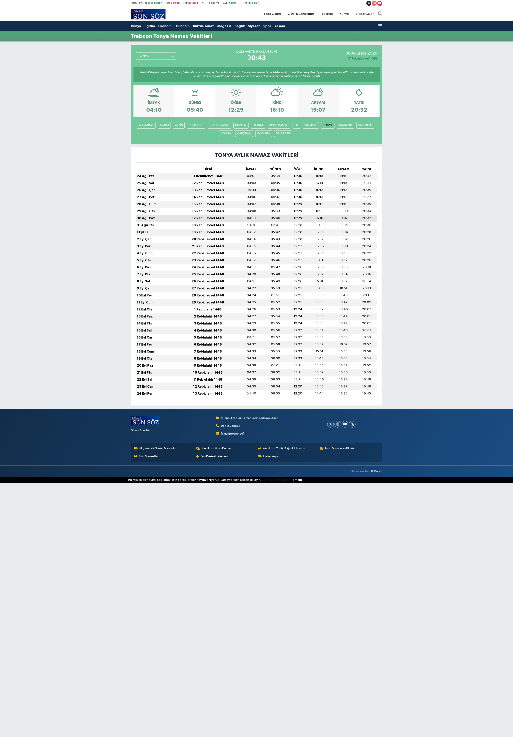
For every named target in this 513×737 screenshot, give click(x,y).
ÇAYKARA (263, 133)
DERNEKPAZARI (219, 125)
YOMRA (226, 133)
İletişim (327, 14)
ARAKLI (164, 125)
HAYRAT (258, 125)
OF (296, 125)
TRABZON (345, 125)
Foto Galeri (272, 14)
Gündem (183, 26)
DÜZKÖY (240, 125)
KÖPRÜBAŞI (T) (279, 125)
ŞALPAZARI (283, 133)
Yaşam (280, 26)
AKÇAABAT (146, 125)
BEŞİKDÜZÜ (196, 125)
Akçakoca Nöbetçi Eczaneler (158, 448)
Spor (267, 26)
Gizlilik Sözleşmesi (301, 14)
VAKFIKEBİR (365, 125)
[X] (330, 424)
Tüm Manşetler (149, 456)
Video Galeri (365, 14)
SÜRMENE (310, 125)
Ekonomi (165, 26)
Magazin (224, 26)
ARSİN (179, 125)
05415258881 (230, 425)
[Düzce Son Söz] (148, 14)
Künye (344, 14)
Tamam (296, 480)
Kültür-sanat (203, 26)
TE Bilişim (376, 471)
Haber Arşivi (271, 456)
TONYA (328, 125)
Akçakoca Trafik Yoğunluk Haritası (284, 448)
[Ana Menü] (380, 26)
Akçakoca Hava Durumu (217, 448)
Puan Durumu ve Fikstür (340, 448)
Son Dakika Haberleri (214, 456)
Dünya (136, 26)
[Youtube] (345, 424)
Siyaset (254, 26)
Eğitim (149, 26)
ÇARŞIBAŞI (244, 133)
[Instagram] (337, 424)
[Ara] (380, 14)
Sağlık (240, 26)
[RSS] (352, 424)
